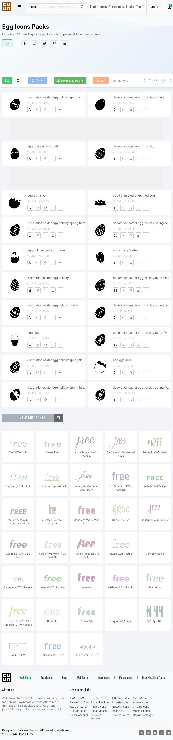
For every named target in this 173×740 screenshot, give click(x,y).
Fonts (93, 7)
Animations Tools (80, 702)
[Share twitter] (44, 43)
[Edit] (38, 109)
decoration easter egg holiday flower (52, 305)
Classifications (157, 80)
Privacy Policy (120, 715)
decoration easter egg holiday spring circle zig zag (56, 97)
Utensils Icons (78, 710)
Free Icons (47, 678)
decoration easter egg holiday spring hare (56, 223)
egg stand (34, 332)
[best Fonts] (58, 418)
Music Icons (126, 678)
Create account (79, 715)
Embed (39, 80)
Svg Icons (7, 7)
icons (34, 7)
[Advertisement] (86, 59)
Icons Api (117, 710)
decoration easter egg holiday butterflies (141, 278)
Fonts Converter (142, 698)
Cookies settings (143, 715)
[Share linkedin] (64, 43)
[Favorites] (45, 109)
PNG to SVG (77, 698)
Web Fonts (25, 678)
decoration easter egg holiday (133, 146)
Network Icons (120, 706)
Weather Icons (78, 706)
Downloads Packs (72, 80)
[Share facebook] (24, 43)
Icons (103, 7)
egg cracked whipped (42, 146)
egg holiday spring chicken (46, 250)
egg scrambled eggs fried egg (134, 195)
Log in (154, 7)
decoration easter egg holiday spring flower (142, 223)
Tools (139, 7)
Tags (64, 678)
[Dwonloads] (53, 109)
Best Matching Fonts (153, 678)
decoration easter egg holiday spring (138, 97)
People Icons (98, 706)
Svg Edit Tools (99, 698)
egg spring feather (126, 250)
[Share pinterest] (54, 43)
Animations (116, 7)
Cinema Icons (141, 706)
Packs (130, 7)
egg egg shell (36, 195)
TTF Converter (120, 698)
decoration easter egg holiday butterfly (140, 332)
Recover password (96, 716)
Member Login (141, 710)
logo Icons (104, 678)
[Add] (30, 109)
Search (82, 7)
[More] (60, 109)
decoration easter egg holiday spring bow (56, 387)
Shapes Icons (99, 710)
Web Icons (82, 678)
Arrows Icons (140, 702)
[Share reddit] (34, 43)
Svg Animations (100, 702)
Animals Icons (120, 702)
